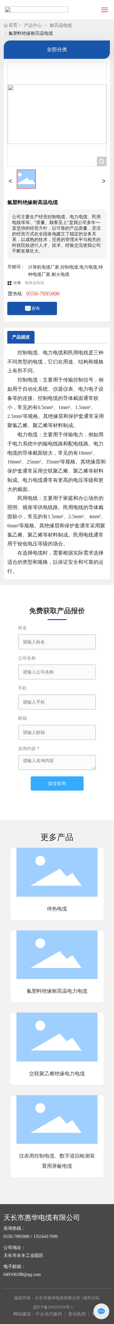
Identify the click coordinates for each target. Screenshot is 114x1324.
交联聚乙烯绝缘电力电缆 (57, 1073)
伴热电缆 (57, 908)
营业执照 (77, 1314)
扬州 (57, 1314)
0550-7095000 (43, 293)
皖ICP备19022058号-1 (53, 1307)
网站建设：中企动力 (33, 1314)
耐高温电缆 (61, 25)
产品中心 (33, 25)
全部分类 (57, 49)
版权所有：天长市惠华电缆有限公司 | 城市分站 (56, 1298)
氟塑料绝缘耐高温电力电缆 (57, 991)
